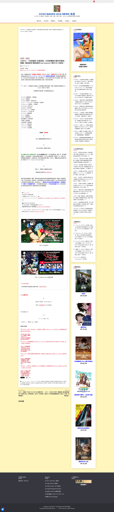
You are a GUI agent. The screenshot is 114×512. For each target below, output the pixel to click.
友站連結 (74, 21)
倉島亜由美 (47, 381)
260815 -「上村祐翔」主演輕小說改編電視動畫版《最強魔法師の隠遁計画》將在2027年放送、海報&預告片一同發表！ (84, 114)
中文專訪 (67, 21)
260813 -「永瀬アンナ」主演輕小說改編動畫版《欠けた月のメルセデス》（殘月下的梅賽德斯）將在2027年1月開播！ (84, 126)
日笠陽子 (45, 383)
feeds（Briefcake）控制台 (52, 481)
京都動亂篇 (42, 305)
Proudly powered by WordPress (48, 508)
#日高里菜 (62, 198)
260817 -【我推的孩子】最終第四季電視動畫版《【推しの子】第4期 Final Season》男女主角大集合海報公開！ (84, 108)
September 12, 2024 (39, 211)
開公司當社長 (47, 172)
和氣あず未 (60, 381)
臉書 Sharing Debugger (52, 496)
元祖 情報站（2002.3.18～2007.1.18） (55, 494)
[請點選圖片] (84, 482)
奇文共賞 (46, 21)
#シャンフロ (26, 192)
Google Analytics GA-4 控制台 (53, 486)
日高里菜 (49, 383)
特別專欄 (60, 21)
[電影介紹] (83, 291)
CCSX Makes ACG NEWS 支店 (57, 14)
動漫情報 (22, 58)
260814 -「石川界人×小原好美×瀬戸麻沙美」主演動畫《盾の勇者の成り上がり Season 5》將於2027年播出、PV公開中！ (84, 120)
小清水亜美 (36, 383)
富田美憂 (23, 383)
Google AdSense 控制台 (52, 483)
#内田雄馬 (40, 198)
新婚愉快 (44, 74)
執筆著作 (53, 21)
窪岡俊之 (61, 383)
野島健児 (28, 384)
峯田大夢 (41, 383)
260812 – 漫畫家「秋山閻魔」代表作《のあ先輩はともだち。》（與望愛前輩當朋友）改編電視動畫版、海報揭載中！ (84, 133)
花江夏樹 (23, 384)
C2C (23, 381)
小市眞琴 (32, 383)
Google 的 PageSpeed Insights (53, 488)
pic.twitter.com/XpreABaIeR (43, 206)
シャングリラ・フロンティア (30, 381)
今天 (21, 295)
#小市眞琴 (55, 198)
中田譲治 (42, 381)
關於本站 (39, 21)
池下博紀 (53, 383)
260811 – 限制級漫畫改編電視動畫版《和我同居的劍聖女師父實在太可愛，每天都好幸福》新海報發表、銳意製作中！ (84, 139)
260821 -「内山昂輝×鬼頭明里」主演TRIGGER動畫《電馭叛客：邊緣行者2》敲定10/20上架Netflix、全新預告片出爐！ (84, 95)
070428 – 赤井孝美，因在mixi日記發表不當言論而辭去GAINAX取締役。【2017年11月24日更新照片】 (84, 227)
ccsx (77, 225)
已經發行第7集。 (43, 286)
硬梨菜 (57, 383)
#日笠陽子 (47, 198)
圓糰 (77, 249)
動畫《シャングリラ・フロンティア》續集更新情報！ (33, 70)
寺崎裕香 (28, 383)
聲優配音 (28, 58)
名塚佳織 (56, 381)
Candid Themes (71, 508)
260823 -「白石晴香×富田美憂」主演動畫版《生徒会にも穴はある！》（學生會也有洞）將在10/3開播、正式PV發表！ (84, 81)
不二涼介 (38, 381)
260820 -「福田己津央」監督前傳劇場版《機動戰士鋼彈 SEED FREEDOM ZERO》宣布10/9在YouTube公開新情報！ (84, 101)
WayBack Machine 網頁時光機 (53, 491)
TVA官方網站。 (25, 283)
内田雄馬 (52, 381)
